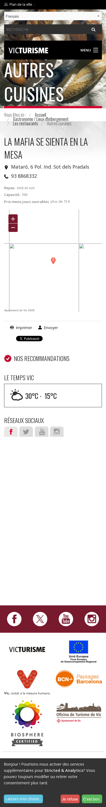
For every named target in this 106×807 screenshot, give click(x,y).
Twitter (26, 432)
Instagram (57, 432)
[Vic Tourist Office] (79, 711)
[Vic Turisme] (28, 50)
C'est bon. (92, 799)
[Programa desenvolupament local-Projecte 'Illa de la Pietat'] (79, 651)
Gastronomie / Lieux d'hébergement (40, 119)
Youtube (41, 432)
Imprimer (24, 327)
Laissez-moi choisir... (23, 798)
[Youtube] (66, 618)
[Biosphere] (27, 722)
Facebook (11, 432)
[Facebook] (14, 618)
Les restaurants (25, 123)
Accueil (40, 114)
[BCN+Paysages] (79, 678)
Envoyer (51, 327)
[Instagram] (92, 618)
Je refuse (70, 799)
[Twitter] (40, 618)
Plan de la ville (21, 4)
